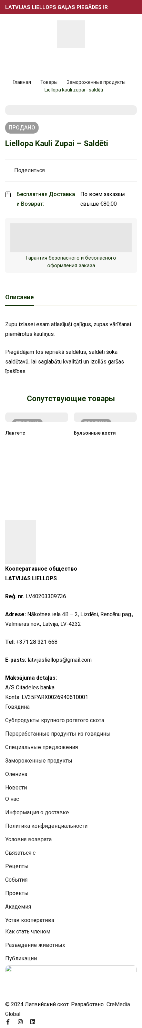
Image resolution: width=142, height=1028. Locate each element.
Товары (49, 82)
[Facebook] (8, 1022)
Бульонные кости (95, 433)
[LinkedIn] (33, 1022)
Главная (22, 82)
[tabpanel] (71, 348)
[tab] (19, 297)
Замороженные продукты (96, 82)
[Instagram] (20, 1022)
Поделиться (29, 170)
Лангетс (15, 433)
